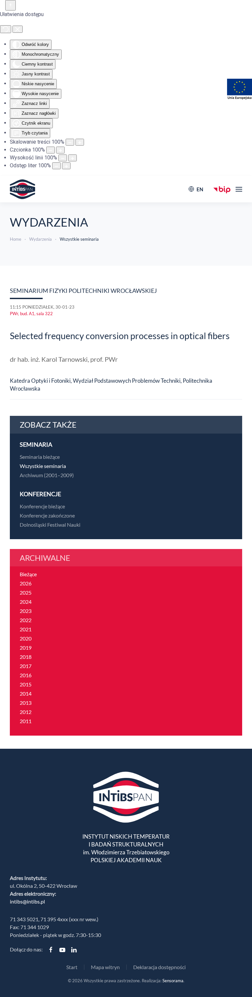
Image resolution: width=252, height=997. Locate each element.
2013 (26, 703)
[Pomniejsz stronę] (70, 142)
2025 (26, 592)
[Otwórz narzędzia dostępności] (10, 5)
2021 (26, 629)
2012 (26, 712)
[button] (239, 189)
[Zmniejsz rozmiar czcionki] (50, 150)
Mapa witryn (105, 967)
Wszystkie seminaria (43, 466)
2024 (26, 602)
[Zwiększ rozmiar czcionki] (60, 150)
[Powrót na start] (22, 189)
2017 (26, 666)
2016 (26, 675)
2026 (26, 583)
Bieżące (28, 574)
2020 (26, 638)
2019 (26, 647)
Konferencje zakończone (47, 515)
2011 (26, 721)
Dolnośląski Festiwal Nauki (50, 524)
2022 (26, 620)
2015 (26, 684)
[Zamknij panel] (17, 29)
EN (200, 189)
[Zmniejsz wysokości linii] (62, 157)
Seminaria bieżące (40, 457)
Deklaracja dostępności (159, 967)
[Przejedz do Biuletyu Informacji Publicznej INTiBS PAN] (222, 189)
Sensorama (172, 980)
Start (71, 967)
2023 (26, 611)
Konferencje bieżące (42, 506)
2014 (26, 693)
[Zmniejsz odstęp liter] (56, 165)
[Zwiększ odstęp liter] (66, 165)
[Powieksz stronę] (79, 142)
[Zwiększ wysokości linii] (72, 157)
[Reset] (5, 29)
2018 (26, 657)
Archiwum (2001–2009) (47, 475)
